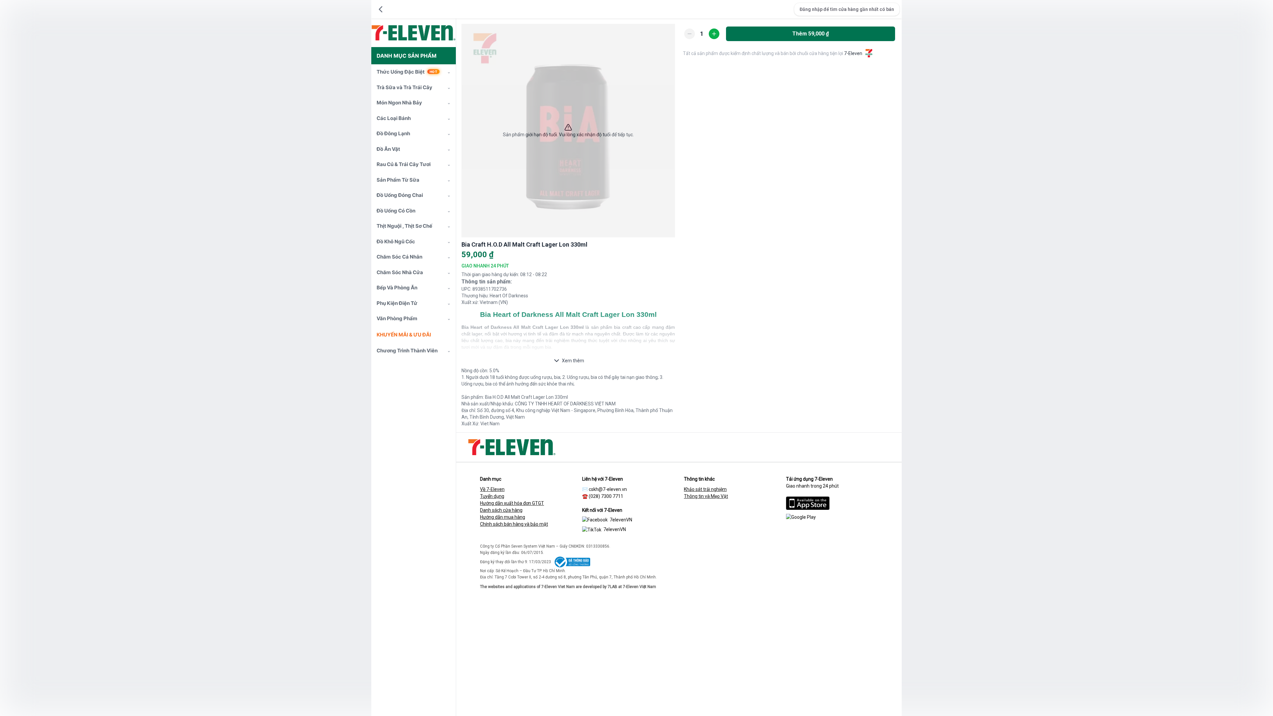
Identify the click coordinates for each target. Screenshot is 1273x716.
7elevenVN (621, 519)
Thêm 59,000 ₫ (810, 33)
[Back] (380, 9)
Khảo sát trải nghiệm (705, 489)
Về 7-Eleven (492, 489)
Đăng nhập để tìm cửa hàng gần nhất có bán (847, 9)
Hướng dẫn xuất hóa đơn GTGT (512, 503)
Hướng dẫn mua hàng (502, 517)
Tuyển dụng (492, 496)
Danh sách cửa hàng (501, 510)
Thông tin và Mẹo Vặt (706, 496)
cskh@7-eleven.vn (608, 489)
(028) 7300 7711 (606, 496)
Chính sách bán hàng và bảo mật (514, 524)
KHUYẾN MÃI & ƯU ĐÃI (404, 334)
